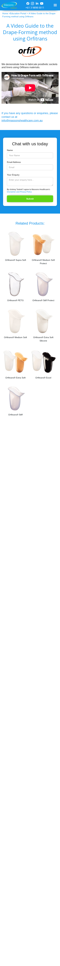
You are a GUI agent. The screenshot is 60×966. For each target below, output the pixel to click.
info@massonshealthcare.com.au (22, 120)
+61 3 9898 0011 (35, 7)
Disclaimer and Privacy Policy (19, 192)
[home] (8, 5)
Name (10, 150)
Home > (6, 13)
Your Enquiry (13, 175)
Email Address (14, 162)
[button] (55, 5)
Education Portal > (19, 13)
